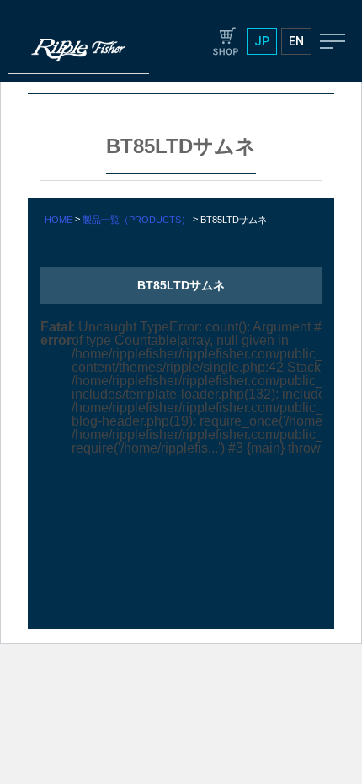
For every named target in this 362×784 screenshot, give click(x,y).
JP (261, 41)
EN (296, 41)
